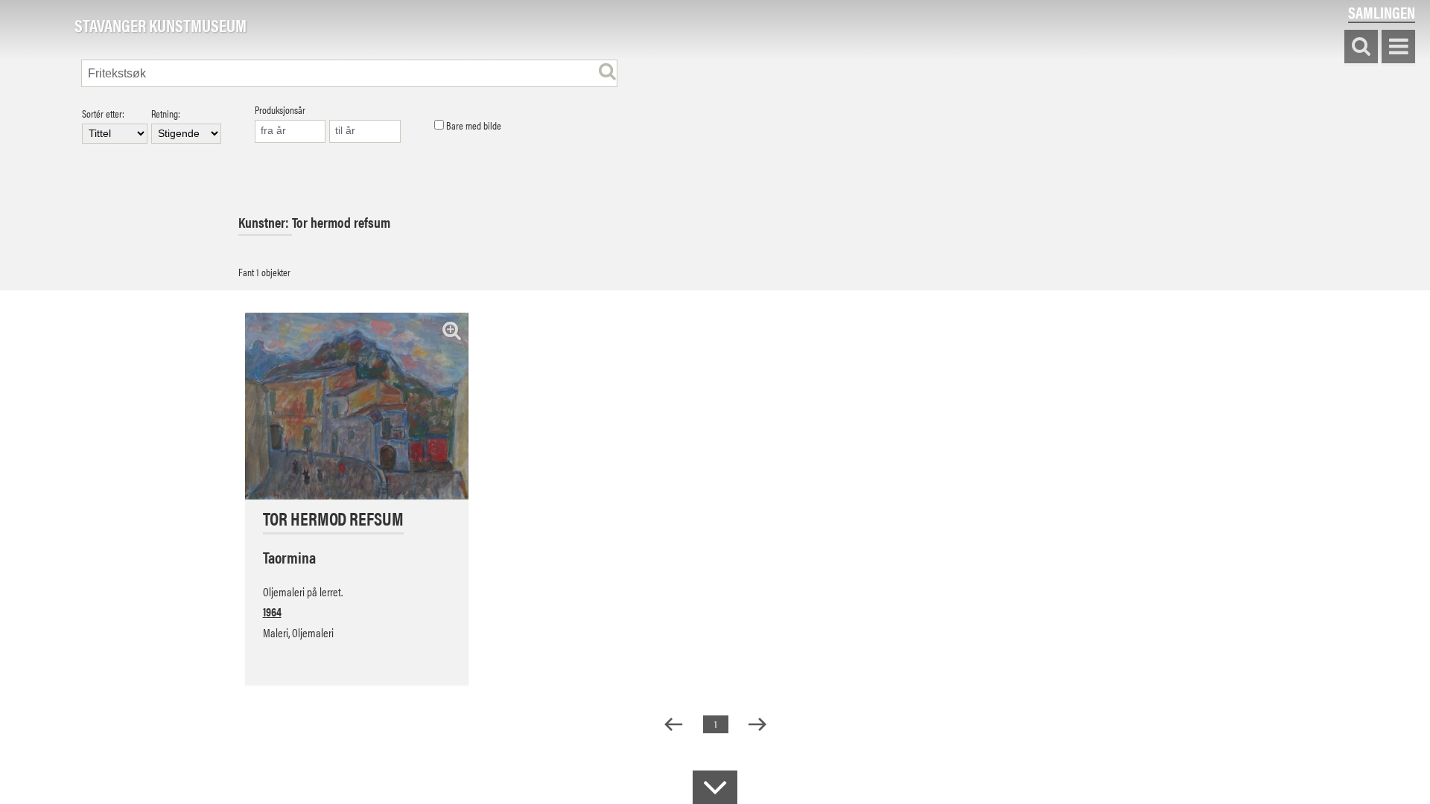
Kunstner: (265, 222)
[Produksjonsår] (290, 131)
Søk (1361, 47)
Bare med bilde (472, 126)
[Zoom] (451, 330)
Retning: (165, 114)
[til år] (365, 131)
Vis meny (1398, 47)
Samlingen (1381, 12)
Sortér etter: (103, 114)
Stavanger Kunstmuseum (160, 26)
